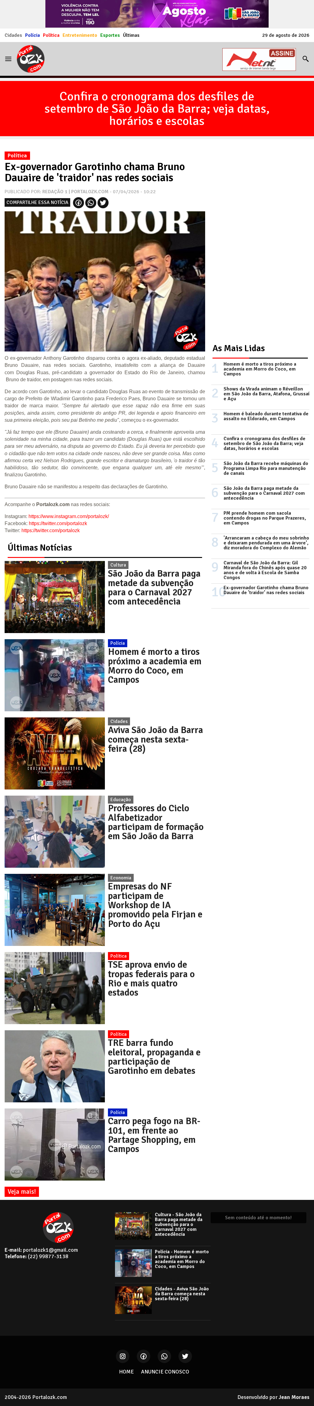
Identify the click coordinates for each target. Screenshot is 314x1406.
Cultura (118, 565)
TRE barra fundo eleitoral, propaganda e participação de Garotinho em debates (154, 1057)
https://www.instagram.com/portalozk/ (69, 516)
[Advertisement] (257, 240)
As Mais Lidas (239, 348)
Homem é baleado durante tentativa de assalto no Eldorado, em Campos (266, 416)
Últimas (131, 35)
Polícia (32, 35)
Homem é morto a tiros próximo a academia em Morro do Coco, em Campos (154, 666)
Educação (120, 800)
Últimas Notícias (40, 547)
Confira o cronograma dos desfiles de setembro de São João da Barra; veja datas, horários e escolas (157, 109)
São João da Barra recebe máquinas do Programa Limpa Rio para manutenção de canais (266, 468)
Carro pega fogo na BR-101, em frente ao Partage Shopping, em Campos (154, 1135)
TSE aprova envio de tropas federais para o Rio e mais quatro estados (151, 978)
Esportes (110, 35)
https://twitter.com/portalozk (58, 523)
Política (51, 35)
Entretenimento (80, 35)
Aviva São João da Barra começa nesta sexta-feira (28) (155, 739)
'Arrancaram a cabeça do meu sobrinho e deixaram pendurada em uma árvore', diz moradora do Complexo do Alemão (266, 543)
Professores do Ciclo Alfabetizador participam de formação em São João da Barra (156, 822)
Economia (120, 878)
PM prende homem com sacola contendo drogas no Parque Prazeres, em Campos (265, 518)
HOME (126, 1371)
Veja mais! (22, 1192)
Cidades (13, 35)
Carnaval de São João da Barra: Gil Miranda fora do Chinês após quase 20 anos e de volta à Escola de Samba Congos (265, 570)
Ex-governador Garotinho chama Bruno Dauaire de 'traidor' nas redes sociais (266, 590)
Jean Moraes (294, 1397)
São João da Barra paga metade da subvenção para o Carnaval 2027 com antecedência (154, 587)
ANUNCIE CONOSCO (165, 1371)
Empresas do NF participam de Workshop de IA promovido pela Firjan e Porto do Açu (155, 905)
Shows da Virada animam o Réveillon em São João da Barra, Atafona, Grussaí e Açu (266, 394)
